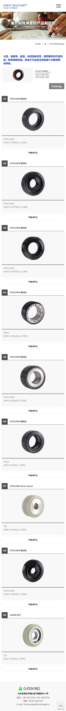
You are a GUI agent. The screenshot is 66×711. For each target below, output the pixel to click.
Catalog (57, 86)
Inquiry (32, 152)
